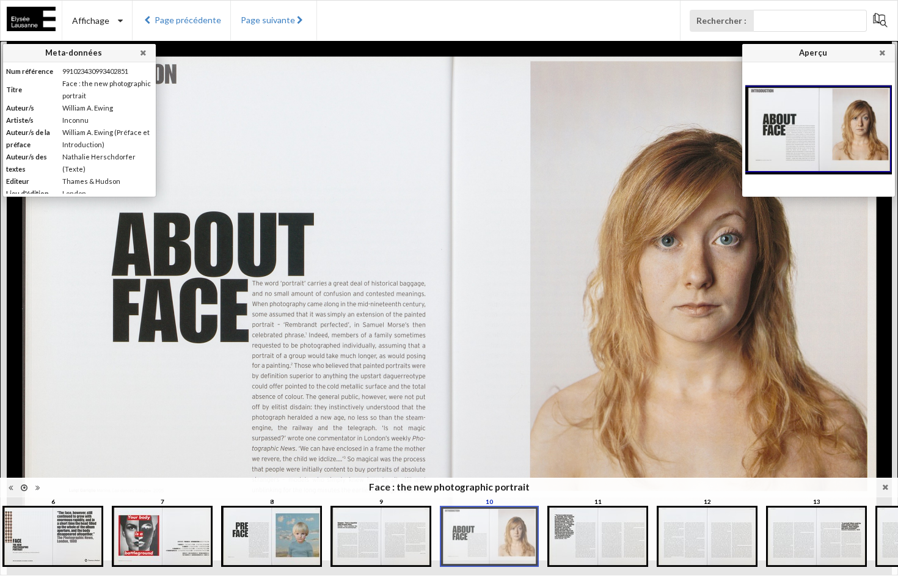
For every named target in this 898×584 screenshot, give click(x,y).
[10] (489, 536)
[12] (707, 536)
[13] (816, 536)
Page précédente (188, 20)
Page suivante (268, 20)
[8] (271, 536)
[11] (597, 536)
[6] (52, 536)
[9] (380, 536)
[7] (162, 536)
